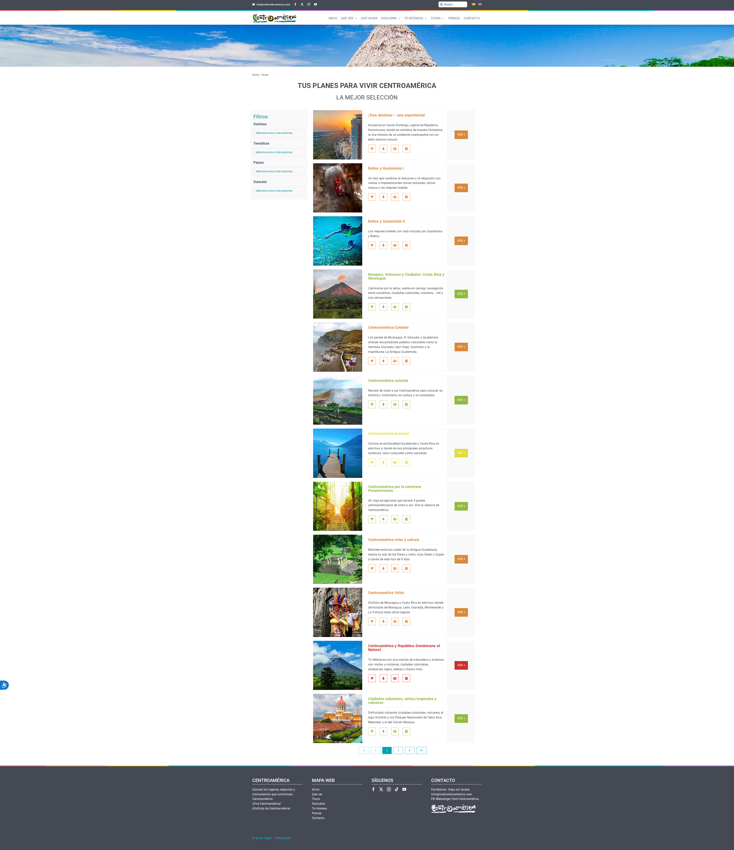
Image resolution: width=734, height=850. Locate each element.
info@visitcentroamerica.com (451, 794)
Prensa (317, 813)
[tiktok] (397, 789)
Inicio (255, 74)
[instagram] (308, 4)
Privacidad (283, 838)
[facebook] (295, 4)
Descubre (318, 803)
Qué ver (317, 794)
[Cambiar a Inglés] (478, 4)
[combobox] (278, 133)
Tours (316, 799)
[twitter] (302, 4)
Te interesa (319, 808)
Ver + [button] (461, 134)
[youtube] (315, 4)
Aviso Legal (264, 838)
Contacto (318, 818)
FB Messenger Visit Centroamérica (455, 799)
